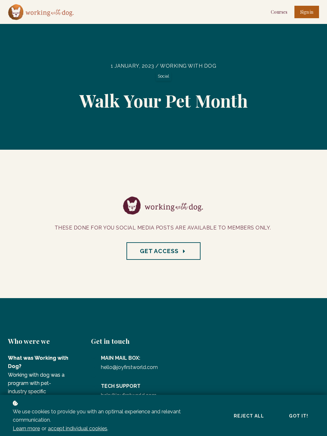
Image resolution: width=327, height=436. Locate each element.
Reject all (249, 415)
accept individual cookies (77, 428)
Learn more (26, 428)
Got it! (298, 415)
